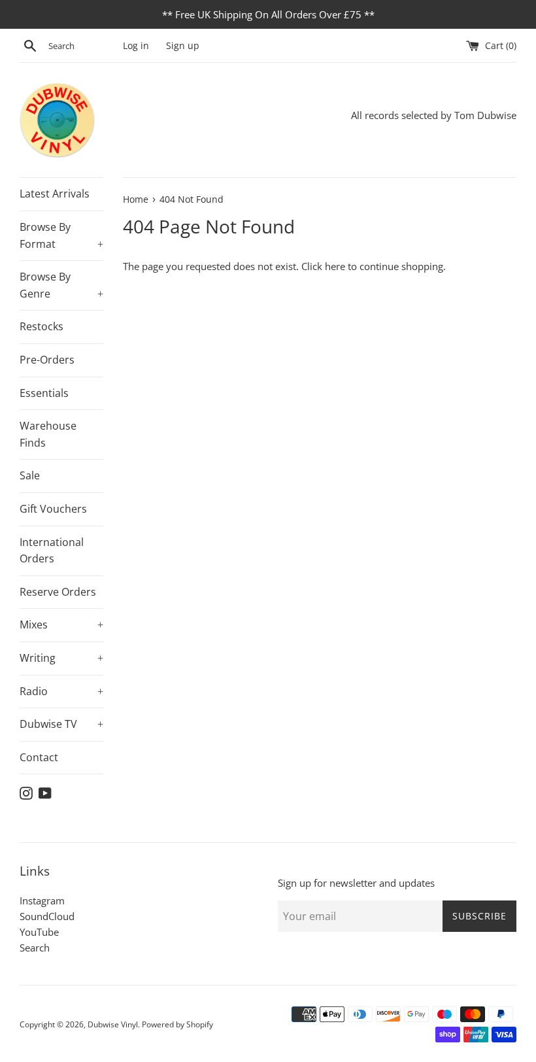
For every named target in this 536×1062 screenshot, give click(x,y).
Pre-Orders (47, 359)
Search (35, 947)
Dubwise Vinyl (113, 1024)
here (335, 266)
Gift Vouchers (53, 509)
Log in (136, 46)
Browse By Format (61, 235)
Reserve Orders (58, 592)
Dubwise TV (61, 724)
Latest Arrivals (55, 193)
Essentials (44, 393)
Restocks (41, 326)
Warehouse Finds (48, 434)
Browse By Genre (61, 285)
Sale (30, 475)
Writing (61, 658)
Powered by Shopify (177, 1024)
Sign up (182, 46)
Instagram (42, 900)
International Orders (52, 550)
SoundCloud (47, 916)
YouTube (39, 931)
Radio (61, 691)
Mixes (61, 624)
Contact (39, 757)
